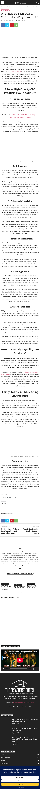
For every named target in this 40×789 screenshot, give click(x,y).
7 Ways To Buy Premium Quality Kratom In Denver (30, 531)
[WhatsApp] (16, 25)
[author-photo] (20, 542)
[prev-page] (19, 592)
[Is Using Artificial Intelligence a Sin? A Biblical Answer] (6, 733)
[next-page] (21, 592)
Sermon (3, 760)
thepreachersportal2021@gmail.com (23, 702)
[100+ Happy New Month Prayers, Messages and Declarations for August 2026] (6, 743)
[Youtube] (30, 706)
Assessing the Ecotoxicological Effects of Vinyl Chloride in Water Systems (7, 587)
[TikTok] (18, 706)
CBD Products (9, 513)
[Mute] (33, 669)
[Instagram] (14, 706)
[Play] (3, 669)
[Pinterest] (12, 25)
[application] (20, 660)
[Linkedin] (20, 568)
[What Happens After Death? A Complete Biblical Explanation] (6, 722)
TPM (4, 20)
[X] (7, 25)
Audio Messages (5, 757)
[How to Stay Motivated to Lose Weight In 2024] (20, 581)
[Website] (22, 706)
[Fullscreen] (36, 669)
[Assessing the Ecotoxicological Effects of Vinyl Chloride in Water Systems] (7, 581)
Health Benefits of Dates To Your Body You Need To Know (32, 587)
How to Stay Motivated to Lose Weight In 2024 (20, 587)
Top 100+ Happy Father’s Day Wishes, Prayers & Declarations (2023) (10, 531)
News (2, 754)
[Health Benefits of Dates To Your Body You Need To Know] (33, 581)
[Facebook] (3, 25)
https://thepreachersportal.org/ (20, 551)
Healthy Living (9, 6)
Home (2, 6)
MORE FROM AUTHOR (26, 573)
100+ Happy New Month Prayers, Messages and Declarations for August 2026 (24, 739)
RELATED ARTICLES (13, 573)
